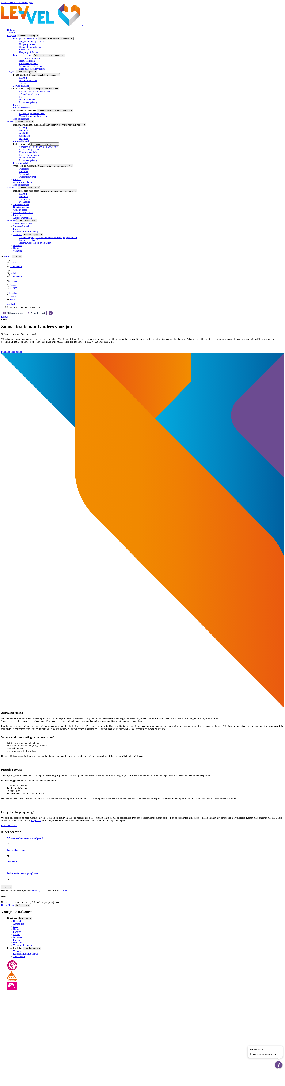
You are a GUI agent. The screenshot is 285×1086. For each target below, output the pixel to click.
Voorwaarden (25, 49)
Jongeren (11, 71)
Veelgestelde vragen (22, 945)
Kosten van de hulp (28, 152)
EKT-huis (23, 171)
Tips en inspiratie (21, 118)
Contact (16, 934)
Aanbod (11, 32)
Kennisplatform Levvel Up (25, 231)
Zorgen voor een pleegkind (31, 41)
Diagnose (23, 138)
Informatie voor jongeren (22, 873)
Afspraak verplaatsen (29, 94)
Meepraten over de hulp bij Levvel (35, 116)
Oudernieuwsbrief (27, 176)
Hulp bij (11, 30)
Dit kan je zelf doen (28, 80)
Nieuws (16, 248)
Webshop (17, 245)
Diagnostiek (24, 201)
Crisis (15, 926)
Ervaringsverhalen (21, 107)
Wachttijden (24, 133)
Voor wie (23, 130)
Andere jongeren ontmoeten (32, 113)
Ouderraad (24, 174)
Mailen (11, 905)
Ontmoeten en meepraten (30, 66)
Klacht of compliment (29, 155)
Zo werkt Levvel (21, 85)
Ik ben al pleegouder (22, 55)
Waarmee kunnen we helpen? (25, 838)
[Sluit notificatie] (279, 1049)
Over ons (11, 220)
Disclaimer (18, 942)
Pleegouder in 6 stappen (30, 47)
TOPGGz (17, 234)
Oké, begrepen (22, 905)
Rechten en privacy (28, 102)
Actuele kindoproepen (29, 58)
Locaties (17, 105)
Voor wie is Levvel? (22, 223)
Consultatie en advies (23, 212)
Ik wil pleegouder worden (25, 38)
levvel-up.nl (37, 890)
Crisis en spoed (20, 210)
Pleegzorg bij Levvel (28, 52)
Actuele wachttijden (22, 182)
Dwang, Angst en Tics (29, 240)
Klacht (22, 97)
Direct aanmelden (21, 207)
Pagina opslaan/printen (11, 352)
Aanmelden (24, 135)
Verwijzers (12, 187)
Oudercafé (24, 168)
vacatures (62, 890)
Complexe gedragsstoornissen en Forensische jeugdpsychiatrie (48, 237)
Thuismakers (19, 956)
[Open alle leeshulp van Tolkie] (51, 313)
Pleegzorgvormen (27, 44)
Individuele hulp (17, 850)
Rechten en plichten (28, 63)
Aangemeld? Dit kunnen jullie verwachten (39, 147)
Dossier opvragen (27, 99)
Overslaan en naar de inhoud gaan (17, 2)
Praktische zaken (27, 60)
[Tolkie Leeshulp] (279, 1065)
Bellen (4, 905)
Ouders (10, 121)
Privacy (16, 940)
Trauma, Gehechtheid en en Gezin (35, 243)
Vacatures (17, 251)
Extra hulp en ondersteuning (32, 69)
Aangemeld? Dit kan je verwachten (35, 91)
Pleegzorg (11, 35)
